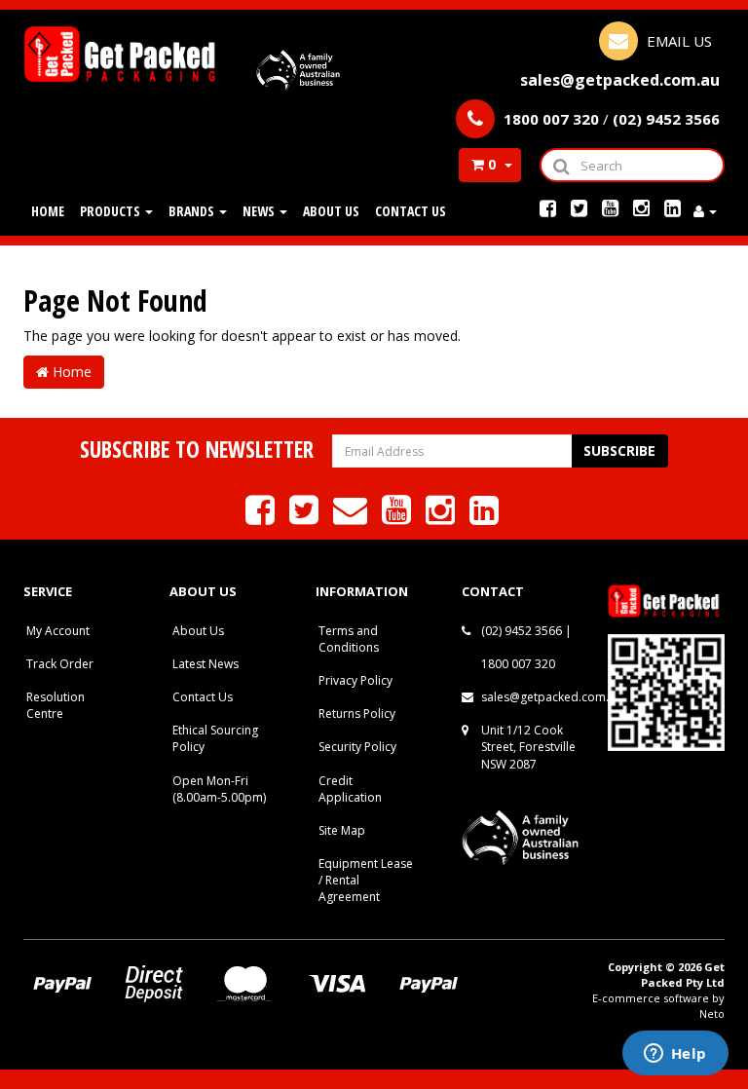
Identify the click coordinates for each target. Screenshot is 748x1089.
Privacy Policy (355, 680)
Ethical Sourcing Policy (215, 738)
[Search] (560, 165)
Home (47, 211)
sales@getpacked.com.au (551, 697)
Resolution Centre (55, 705)
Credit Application (350, 789)
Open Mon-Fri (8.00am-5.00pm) (219, 789)
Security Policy (357, 746)
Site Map (341, 830)
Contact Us (410, 211)
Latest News (205, 664)
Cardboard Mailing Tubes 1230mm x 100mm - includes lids (159, 1009)
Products (111, 211)
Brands (192, 211)
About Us (331, 211)
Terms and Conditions (348, 639)
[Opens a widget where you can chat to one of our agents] (675, 1055)
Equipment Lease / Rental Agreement (365, 880)
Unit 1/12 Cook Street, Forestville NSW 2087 (528, 746)
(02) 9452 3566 (521, 630)
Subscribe (619, 450)
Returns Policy (356, 713)
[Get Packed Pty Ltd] (124, 52)
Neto (712, 1013)
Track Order (60, 664)
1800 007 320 (518, 664)
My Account (58, 630)
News (260, 211)
